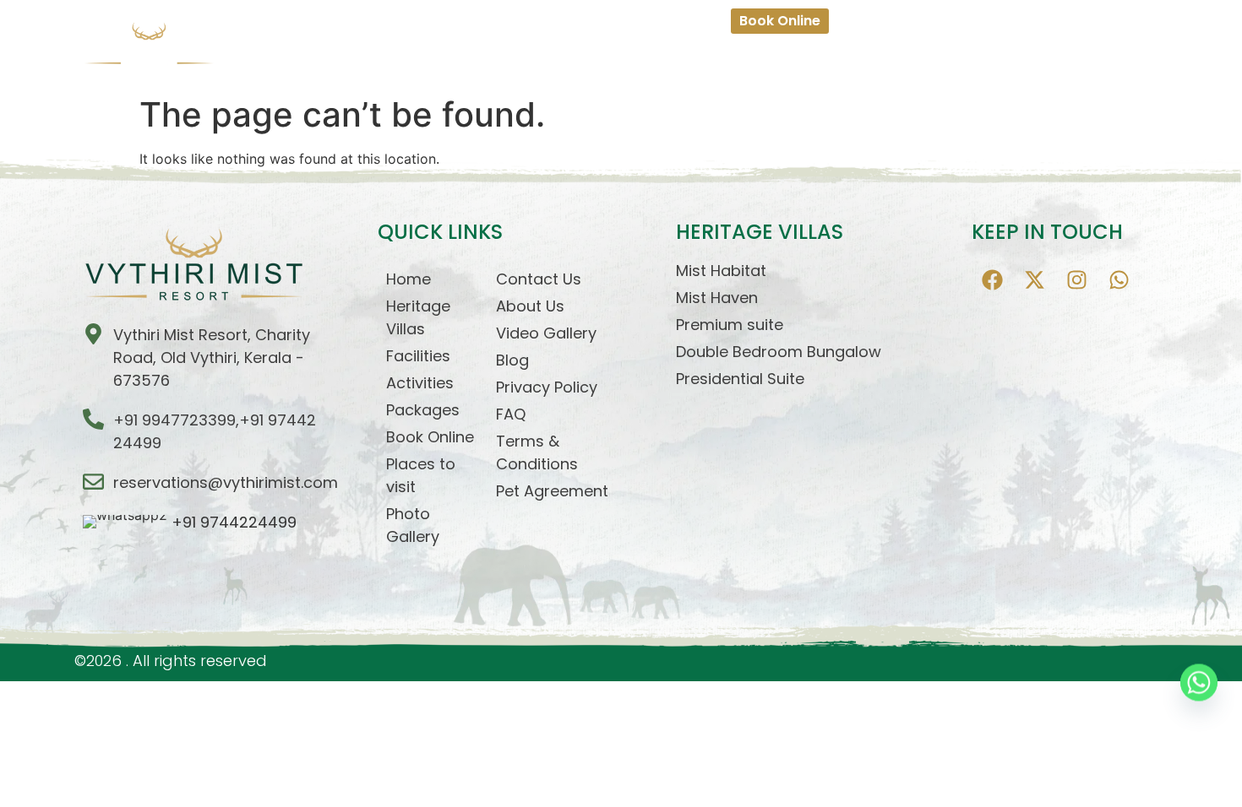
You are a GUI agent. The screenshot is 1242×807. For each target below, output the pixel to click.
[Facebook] (993, 280)
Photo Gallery (1016, 59)
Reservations (807, 59)
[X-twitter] (1035, 280)
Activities (641, 59)
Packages (717, 59)
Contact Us (1112, 59)
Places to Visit (911, 59)
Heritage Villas (477, 59)
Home (397, 59)
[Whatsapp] (1119, 280)
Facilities (568, 59)
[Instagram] (1077, 280)
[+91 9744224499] (211, 522)
